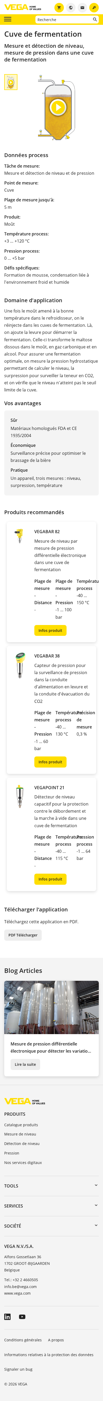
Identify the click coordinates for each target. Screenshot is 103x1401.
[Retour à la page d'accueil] (24, 1101)
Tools (11, 1186)
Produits (14, 1114)
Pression (11, 1153)
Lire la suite (25, 1064)
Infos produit (50, 630)
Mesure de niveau (20, 1134)
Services (13, 1206)
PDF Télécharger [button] (23, 935)
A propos (56, 1339)
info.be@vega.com (20, 1286)
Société (12, 1226)
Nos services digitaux (23, 1162)
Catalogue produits (21, 1124)
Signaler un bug (18, 1369)
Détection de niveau (22, 1143)
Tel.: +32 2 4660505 (21, 1279)
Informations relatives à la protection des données (48, 1354)
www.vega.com (17, 1293)
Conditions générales (23, 1339)
